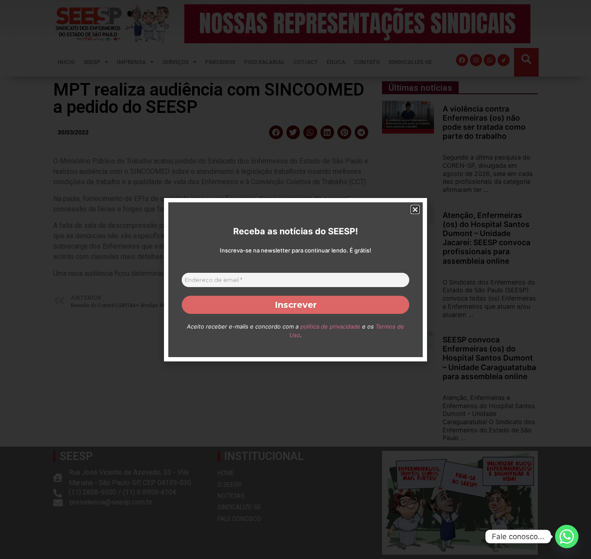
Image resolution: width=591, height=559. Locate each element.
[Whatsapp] (566, 536)
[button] (415, 209)
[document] (295, 279)
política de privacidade (330, 326)
